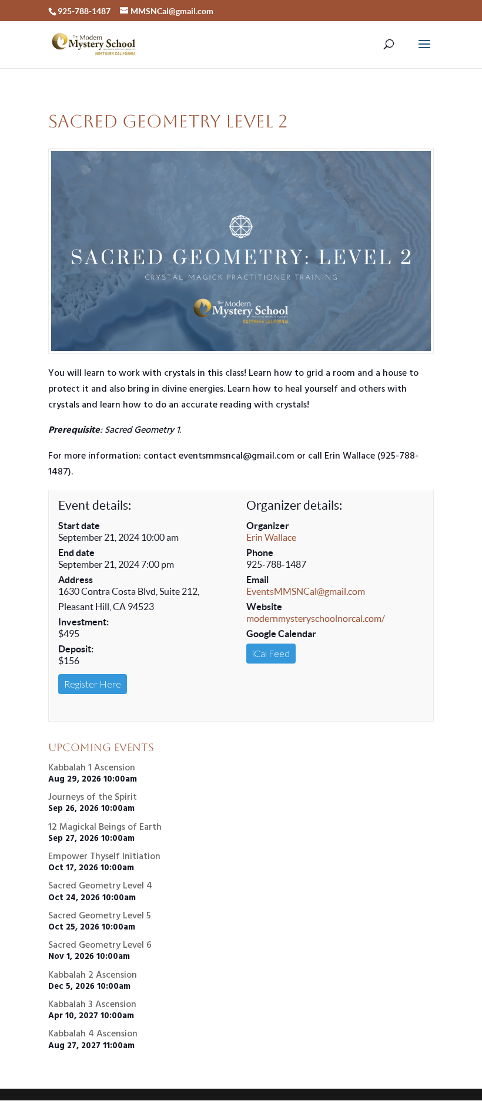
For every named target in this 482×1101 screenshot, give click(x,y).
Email (257, 579)
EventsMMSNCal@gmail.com (305, 591)
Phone (259, 552)
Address (75, 579)
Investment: (83, 622)
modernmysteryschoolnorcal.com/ (315, 618)
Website (264, 606)
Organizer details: (294, 505)
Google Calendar (281, 633)
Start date (79, 525)
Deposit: (75, 649)
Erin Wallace (271, 537)
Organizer (267, 525)
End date (76, 552)
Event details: (94, 505)
